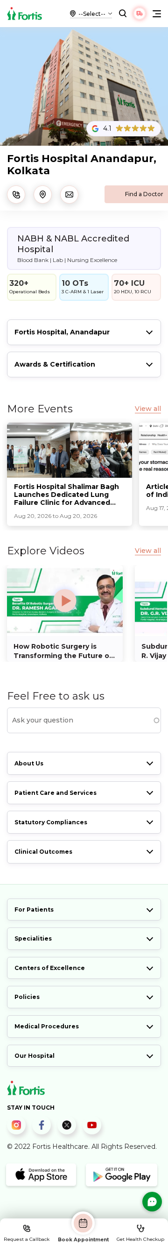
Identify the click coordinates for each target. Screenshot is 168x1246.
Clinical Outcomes (43, 851)
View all (148, 409)
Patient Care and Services (55, 792)
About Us (28, 763)
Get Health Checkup (140, 1239)
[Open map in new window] (43, 194)
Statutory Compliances (50, 822)
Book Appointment (83, 1239)
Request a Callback (26, 1239)
